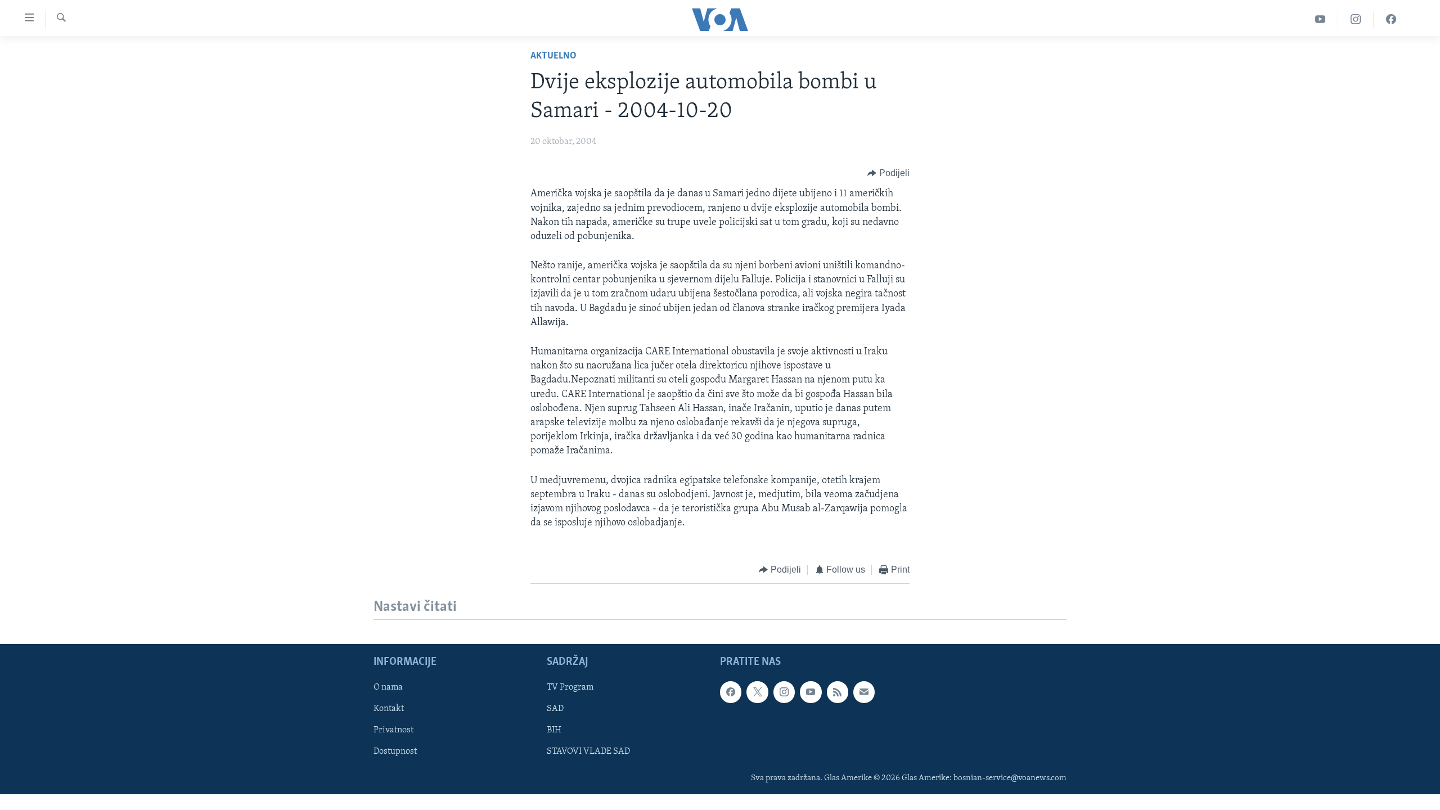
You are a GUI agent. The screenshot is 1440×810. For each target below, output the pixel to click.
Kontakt (389, 708)
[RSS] (837, 692)
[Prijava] (864, 692)
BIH (554, 730)
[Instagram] (1356, 19)
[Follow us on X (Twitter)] (757, 692)
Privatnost (393, 730)
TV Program (570, 687)
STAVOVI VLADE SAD (588, 751)
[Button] (888, 173)
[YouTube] (1320, 19)
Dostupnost (395, 751)
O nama (388, 687)
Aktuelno (553, 56)
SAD (555, 708)
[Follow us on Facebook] (730, 692)
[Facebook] (1391, 19)
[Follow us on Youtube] (810, 692)
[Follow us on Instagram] (784, 692)
